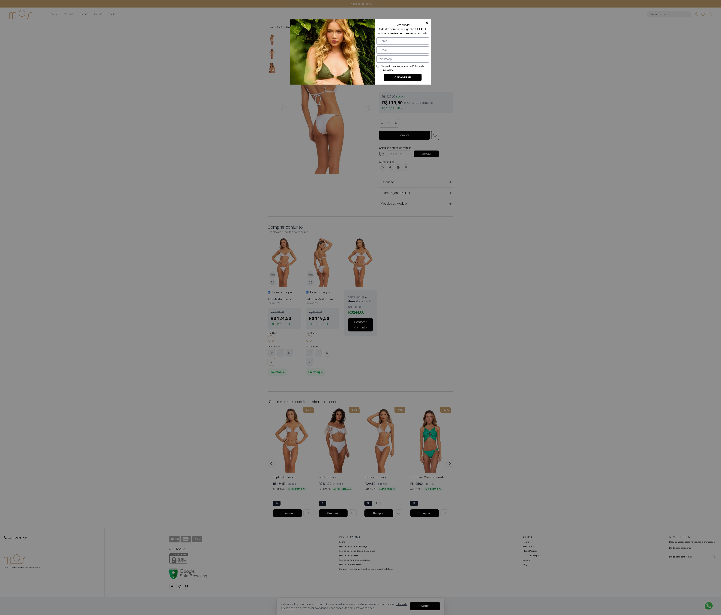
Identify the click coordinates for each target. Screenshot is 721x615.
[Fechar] (426, 23)
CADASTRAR (402, 77)
